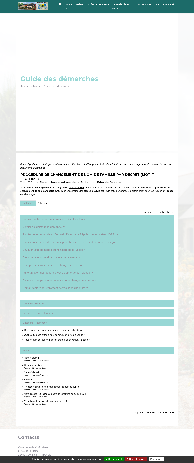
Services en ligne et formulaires (40, 313)
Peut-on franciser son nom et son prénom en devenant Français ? (57, 340)
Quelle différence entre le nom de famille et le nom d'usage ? (54, 335)
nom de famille (76, 187)
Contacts (28, 437)
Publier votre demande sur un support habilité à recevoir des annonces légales (71, 242)
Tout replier (150, 212)
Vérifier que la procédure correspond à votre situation (55, 219)
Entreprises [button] (144, 4)
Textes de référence (33, 303)
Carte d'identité (31, 372)
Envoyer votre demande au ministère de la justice (53, 249)
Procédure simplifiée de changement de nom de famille (51, 387)
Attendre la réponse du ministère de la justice (50, 257)
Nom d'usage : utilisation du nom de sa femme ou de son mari (55, 394)
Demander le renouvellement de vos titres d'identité (54, 287)
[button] (60, 4)
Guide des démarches (57, 86)
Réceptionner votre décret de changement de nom (54, 265)
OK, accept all (115, 459)
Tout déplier (166, 212)
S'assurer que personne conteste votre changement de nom (60, 280)
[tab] (28, 203)
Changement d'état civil (99, 164)
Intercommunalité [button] (164, 4)
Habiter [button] (80, 4)
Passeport (29, 379)
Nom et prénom (31, 358)
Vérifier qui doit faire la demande (42, 226)
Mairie (37, 86)
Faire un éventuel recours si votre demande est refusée (57, 272)
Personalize (156, 459)
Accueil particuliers (31, 164)
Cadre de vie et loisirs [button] (120, 6)
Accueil (25, 86)
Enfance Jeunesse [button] (98, 4)
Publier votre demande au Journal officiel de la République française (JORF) (69, 234)
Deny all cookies (137, 459)
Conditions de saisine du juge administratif (45, 401)
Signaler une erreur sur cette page (154, 412)
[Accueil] (36, 6)
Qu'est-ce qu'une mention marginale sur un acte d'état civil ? (54, 330)
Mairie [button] (68, 4)
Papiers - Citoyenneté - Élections (64, 164)
